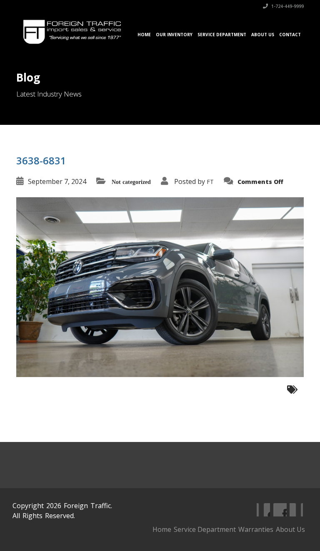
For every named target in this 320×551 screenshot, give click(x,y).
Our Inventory (174, 34)
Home (144, 34)
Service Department (222, 34)
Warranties (255, 529)
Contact (290, 34)
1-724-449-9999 (287, 6)
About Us (262, 34)
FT (210, 182)
